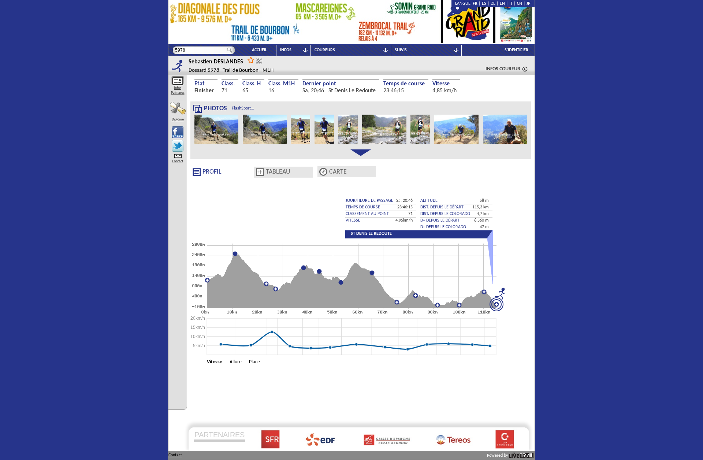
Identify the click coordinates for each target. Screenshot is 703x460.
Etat (199, 84)
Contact (177, 161)
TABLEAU (278, 171)
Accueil (259, 50)
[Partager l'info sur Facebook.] (177, 132)
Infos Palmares (178, 90)
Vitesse (441, 84)
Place (254, 362)
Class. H (251, 84)
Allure (236, 362)
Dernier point (319, 84)
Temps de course (404, 84)
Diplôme (178, 120)
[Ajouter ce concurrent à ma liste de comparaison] (259, 61)
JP (528, 3)
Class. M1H (281, 84)
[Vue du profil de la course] (197, 172)
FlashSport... (243, 108)
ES (484, 3)
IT (511, 3)
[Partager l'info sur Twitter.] (177, 146)
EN (502, 3)
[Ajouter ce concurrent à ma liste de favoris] (251, 59)
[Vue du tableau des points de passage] (260, 172)
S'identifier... (518, 50)
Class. (228, 84)
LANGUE (464, 3)
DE (493, 3)
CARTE (338, 171)
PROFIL (212, 171)
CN (519, 3)
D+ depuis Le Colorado (443, 227)
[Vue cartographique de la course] (323, 172)
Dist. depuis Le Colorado (445, 214)
